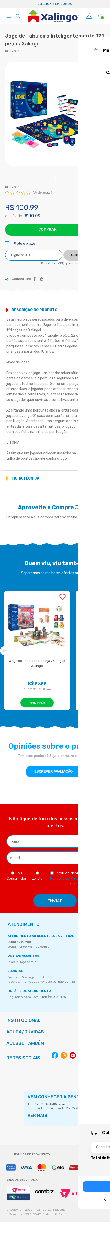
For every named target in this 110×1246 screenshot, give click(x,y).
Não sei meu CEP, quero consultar (63, 263)
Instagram (63, 1055)
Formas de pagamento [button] (32, 1154)
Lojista (37, 878)
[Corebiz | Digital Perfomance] (45, 1191)
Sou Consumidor (16, 876)
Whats (42, 279)
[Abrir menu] (8, 16)
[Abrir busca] (18, 16)
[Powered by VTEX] (72, 1193)
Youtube (72, 1055)
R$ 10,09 (31, 215)
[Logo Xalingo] (53, 16)
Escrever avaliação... (55, 771)
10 (14, 216)
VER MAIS (37, 1115)
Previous (6, 4)
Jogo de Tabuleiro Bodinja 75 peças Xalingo (37, 663)
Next (104, 4)
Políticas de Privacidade (70, 878)
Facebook (34, 279)
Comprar (47, 229)
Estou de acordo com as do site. (73, 878)
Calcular (77, 255)
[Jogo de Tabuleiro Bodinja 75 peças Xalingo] (37, 625)
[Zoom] (55, 114)
